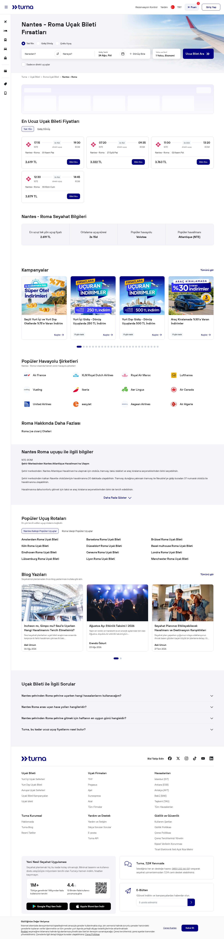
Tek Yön (28, 129)
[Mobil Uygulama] (5, 93)
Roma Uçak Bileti (51, 77)
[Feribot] (5, 58)
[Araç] (5, 49)
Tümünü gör (207, 269)
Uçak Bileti (35, 77)
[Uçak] (5, 22)
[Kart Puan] (5, 71)
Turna (24, 77)
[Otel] (5, 31)
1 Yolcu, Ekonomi (165, 55)
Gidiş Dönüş (43, 129)
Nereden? (30, 53)
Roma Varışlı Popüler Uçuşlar (77, 531)
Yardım (164, 7)
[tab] (28, 43)
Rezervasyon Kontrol (146, 7)
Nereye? (67, 53)
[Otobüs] (5, 40)
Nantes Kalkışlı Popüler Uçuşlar (40, 531)
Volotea (141, 237)
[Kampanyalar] (5, 84)
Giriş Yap (211, 7)
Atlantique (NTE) (189, 237)
